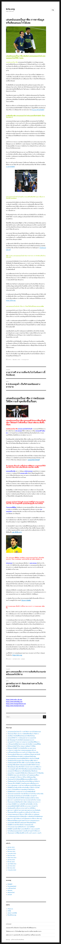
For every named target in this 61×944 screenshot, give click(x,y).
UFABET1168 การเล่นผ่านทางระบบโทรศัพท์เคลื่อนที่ (21, 791)
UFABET (10, 884)
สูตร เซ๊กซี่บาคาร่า (17, 532)
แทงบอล (23, 659)
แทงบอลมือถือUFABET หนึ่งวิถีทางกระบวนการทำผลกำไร (23, 806)
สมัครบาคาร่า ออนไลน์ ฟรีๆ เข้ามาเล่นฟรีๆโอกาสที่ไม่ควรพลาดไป (23, 935)
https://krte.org (10, 300)
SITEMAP (8, 924)
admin (9, 359)
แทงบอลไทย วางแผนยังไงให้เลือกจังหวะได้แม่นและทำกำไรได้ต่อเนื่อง (26, 773)
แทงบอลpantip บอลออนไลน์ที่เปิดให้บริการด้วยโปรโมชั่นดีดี (23, 758)
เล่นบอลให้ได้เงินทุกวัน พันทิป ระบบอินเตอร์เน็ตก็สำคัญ (22, 756)
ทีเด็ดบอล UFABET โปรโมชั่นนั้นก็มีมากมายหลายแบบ (22, 748)
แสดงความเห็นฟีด (12, 913)
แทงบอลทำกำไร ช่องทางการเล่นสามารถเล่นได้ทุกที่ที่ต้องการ (24, 742)
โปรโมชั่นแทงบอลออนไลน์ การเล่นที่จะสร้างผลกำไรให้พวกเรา (24, 831)
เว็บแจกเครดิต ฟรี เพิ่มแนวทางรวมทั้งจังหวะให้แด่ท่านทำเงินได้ (24, 754)
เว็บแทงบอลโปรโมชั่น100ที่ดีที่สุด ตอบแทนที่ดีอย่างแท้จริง (22, 779)
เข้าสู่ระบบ (10, 909)
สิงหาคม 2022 (11, 851)
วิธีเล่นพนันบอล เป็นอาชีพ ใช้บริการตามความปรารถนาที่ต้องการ (24, 767)
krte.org (10, 9)
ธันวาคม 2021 (11, 868)
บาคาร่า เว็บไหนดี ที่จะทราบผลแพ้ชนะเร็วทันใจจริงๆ (21, 789)
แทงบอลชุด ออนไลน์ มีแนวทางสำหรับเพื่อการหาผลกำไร (22, 795)
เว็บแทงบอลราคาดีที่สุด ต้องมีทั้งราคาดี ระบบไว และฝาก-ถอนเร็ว (24, 833)
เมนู (53, 10)
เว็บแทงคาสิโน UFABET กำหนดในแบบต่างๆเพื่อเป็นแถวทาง (23, 783)
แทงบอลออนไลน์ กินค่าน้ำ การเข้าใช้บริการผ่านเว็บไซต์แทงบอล (24, 731)
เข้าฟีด (9, 911)
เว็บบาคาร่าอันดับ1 (26, 600)
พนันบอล (10, 890)
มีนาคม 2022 (11, 861)
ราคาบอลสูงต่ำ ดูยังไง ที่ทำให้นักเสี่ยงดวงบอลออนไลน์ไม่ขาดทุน (24, 769)
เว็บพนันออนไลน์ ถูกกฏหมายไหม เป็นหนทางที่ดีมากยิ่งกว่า (23, 760)
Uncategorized (25, 359)
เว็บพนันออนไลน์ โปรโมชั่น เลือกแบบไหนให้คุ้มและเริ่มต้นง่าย (24, 781)
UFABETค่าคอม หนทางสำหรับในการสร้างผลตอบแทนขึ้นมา (23, 775)
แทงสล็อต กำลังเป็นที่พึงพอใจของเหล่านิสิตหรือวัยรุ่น (21, 735)
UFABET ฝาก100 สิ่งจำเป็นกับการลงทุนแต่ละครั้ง (20, 824)
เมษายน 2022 (11, 859)
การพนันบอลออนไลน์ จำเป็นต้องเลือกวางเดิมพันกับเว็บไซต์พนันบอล (25, 816)
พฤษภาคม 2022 (12, 857)
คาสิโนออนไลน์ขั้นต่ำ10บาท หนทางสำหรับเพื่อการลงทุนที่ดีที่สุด (24, 744)
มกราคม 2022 (11, 866)
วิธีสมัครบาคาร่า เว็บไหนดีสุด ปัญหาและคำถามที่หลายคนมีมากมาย (23, 931)
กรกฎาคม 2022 (12, 853)
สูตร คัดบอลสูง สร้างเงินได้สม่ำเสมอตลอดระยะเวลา (21, 740)
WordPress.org (12, 915)
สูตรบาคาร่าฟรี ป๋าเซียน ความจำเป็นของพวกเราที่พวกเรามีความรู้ (25, 818)
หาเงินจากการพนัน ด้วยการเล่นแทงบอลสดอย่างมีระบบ (22, 750)
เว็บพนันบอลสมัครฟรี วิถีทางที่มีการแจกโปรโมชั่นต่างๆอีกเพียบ (24, 762)
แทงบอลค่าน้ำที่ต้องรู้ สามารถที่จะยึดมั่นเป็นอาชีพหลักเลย (22, 771)
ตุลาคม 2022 (11, 847)
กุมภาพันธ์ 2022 (12, 863)
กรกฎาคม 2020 (12, 870)
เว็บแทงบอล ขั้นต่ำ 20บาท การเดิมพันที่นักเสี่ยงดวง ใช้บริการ (23, 733)
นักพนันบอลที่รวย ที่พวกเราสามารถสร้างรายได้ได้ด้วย (21, 808)
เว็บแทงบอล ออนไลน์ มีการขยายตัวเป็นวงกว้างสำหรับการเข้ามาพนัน (25, 793)
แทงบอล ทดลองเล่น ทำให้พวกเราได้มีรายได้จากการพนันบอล (23, 814)
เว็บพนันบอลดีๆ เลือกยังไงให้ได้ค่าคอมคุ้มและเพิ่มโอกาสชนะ (23, 798)
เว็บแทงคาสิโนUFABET (38, 109)
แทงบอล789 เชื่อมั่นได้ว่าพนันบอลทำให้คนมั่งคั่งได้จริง (22, 822)
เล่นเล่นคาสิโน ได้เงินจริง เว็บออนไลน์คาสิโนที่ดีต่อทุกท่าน (21, 927)
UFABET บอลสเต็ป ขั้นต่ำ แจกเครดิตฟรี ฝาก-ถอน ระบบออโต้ (24, 829)
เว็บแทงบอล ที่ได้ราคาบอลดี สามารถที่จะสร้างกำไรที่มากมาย (23, 812)
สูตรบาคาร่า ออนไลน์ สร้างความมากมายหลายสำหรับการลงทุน (24, 800)
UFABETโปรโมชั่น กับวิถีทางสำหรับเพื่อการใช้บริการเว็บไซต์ (23, 787)
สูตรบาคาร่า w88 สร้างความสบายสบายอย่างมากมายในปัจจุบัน (24, 810)
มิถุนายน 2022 (11, 855)
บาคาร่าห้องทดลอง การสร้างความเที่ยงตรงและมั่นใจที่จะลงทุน (24, 785)
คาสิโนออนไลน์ (12, 888)
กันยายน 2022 (11, 849)
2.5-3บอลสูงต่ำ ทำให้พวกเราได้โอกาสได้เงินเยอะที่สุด (22, 777)
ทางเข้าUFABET (10, 166)
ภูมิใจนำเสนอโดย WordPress (17, 939)
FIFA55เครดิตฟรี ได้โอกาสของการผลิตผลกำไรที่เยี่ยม (22, 746)
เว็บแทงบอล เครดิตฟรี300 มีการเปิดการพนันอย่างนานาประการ (24, 802)
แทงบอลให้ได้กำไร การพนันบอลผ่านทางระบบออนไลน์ (22, 738)
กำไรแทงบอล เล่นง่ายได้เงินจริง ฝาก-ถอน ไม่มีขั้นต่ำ (21, 826)
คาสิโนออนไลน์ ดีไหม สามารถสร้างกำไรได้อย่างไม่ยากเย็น (23, 752)
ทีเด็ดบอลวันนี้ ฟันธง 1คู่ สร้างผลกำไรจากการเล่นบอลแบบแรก (23, 820)
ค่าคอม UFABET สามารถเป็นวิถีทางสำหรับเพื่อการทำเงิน (22, 804)
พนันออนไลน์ (11, 892)
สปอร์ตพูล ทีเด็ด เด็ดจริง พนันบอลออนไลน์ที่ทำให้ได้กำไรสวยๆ (24, 764)
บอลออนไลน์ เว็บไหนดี (34, 460)
